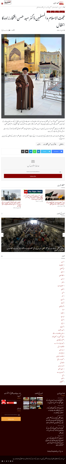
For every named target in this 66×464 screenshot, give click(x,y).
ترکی (63, 375)
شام (63, 282)
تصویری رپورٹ (60, 372)
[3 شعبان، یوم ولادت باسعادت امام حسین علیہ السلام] (26, 399)
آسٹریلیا (62, 326)
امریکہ (62, 323)
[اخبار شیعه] (56, 3)
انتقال (60, 144)
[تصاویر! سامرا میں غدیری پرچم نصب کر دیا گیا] (40, 407)
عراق (49, 12)
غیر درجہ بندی (61, 365)
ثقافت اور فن (61, 346)
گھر (63, 7)
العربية (58, 451)
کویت (62, 302)
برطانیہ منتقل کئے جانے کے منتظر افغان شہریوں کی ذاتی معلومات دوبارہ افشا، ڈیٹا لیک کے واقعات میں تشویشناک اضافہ (35, 249)
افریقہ (62, 319)
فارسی (61, 451)
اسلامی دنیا (62, 12)
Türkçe (49, 451)
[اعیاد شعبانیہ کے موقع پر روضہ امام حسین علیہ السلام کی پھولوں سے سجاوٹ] (40, 403)
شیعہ (38, 144)
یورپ (62, 316)
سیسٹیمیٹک (62, 381)
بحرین (62, 299)
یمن (63, 292)
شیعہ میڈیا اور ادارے (59, 343)
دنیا (63, 309)
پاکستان (62, 268)
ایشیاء (62, 312)
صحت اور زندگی (60, 359)
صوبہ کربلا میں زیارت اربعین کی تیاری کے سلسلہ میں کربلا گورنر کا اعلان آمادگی (55, 203)
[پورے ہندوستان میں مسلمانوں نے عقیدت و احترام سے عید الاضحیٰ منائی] (33, 407)
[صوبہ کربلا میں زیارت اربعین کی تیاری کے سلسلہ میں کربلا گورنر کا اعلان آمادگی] (55, 195)
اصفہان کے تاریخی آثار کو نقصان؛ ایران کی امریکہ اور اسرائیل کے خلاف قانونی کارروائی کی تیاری (11, 204)
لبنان (62, 288)
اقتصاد (62, 378)
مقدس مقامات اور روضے (58, 333)
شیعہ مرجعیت (61, 330)
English (54, 451)
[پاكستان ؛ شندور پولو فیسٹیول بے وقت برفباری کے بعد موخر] (26, 403)
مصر (63, 295)
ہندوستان (61, 349)
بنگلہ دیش (62, 362)
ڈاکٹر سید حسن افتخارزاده (49, 144)
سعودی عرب (61, 285)
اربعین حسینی (61, 369)
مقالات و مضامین (60, 356)
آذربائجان (61, 306)
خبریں (60, 7)
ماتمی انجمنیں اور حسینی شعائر (58, 336)
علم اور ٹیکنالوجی (60, 339)
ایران (57, 12)
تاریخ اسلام (61, 353)
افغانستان (61, 275)
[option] (33, 235)
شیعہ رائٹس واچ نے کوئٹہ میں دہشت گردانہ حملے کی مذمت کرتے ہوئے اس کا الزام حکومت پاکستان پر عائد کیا (33, 197)
